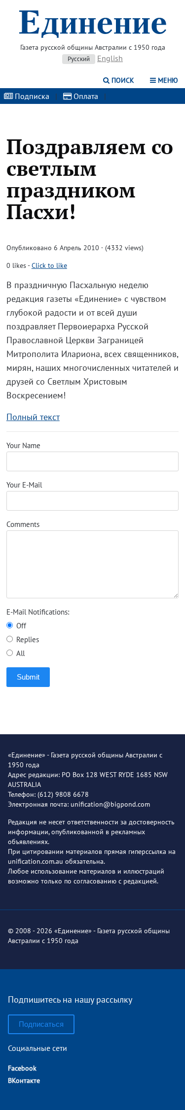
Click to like (49, 265)
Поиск (122, 80)
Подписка (31, 96)
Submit (28, 677)
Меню (167, 80)
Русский (79, 59)
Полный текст (33, 417)
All (19, 653)
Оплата (85, 96)
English (110, 58)
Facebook (22, 1068)
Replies (26, 639)
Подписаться (41, 1024)
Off (20, 625)
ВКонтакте (24, 1080)
